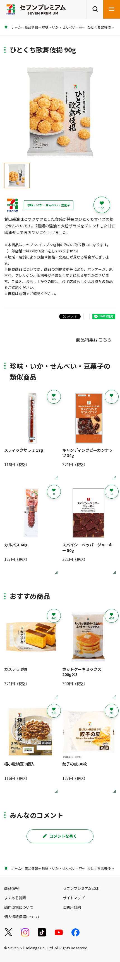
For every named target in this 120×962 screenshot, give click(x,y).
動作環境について (18, 907)
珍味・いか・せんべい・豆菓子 (65, 27)
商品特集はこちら (94, 339)
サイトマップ (74, 897)
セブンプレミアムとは (81, 888)
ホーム (15, 27)
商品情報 (31, 27)
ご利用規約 (72, 907)
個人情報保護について (22, 916)
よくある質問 (15, 897)
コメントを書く (63, 836)
